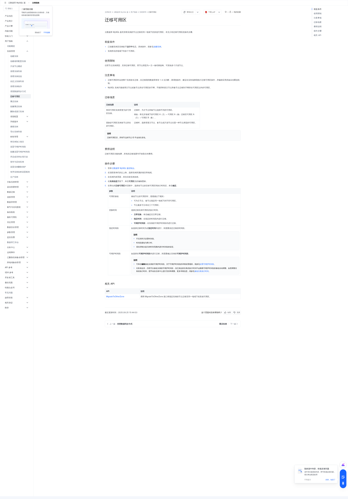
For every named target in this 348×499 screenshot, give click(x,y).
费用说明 (317, 26)
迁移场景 (317, 22)
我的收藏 (237, 12)
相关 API (317, 35)
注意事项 (317, 18)
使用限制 (317, 13)
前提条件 (317, 9)
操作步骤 (317, 31)
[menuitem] (17, 46)
